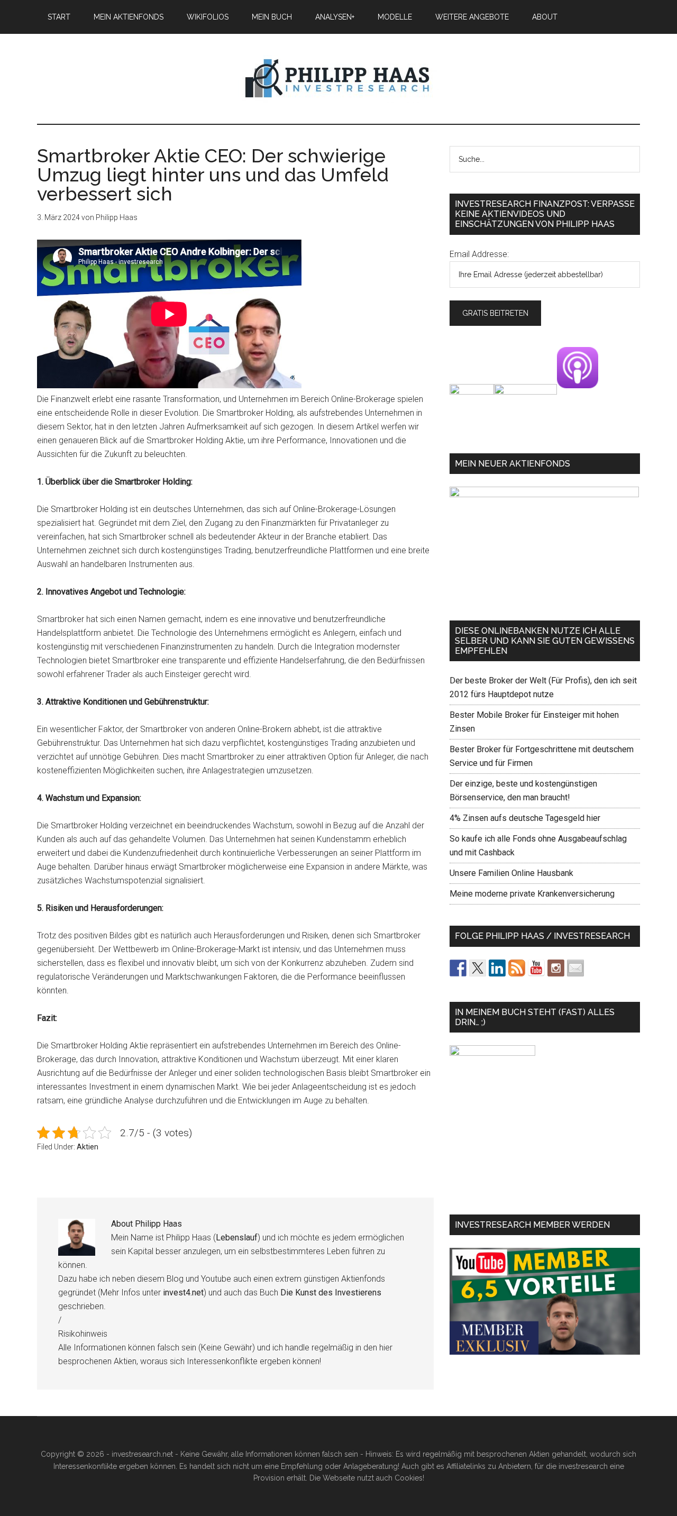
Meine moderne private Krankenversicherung (532, 894)
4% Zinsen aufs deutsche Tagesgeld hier (525, 818)
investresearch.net (338, 79)
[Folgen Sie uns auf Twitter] (477, 968)
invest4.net (183, 1292)
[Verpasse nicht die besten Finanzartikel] (575, 968)
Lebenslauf (237, 1237)
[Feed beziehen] (516, 968)
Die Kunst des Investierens (330, 1292)
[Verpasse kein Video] (536, 968)
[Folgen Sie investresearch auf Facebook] (458, 968)
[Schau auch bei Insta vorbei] (555, 968)
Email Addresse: (479, 254)
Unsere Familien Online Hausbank (511, 873)
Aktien (87, 1147)
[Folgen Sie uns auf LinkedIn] (497, 968)
